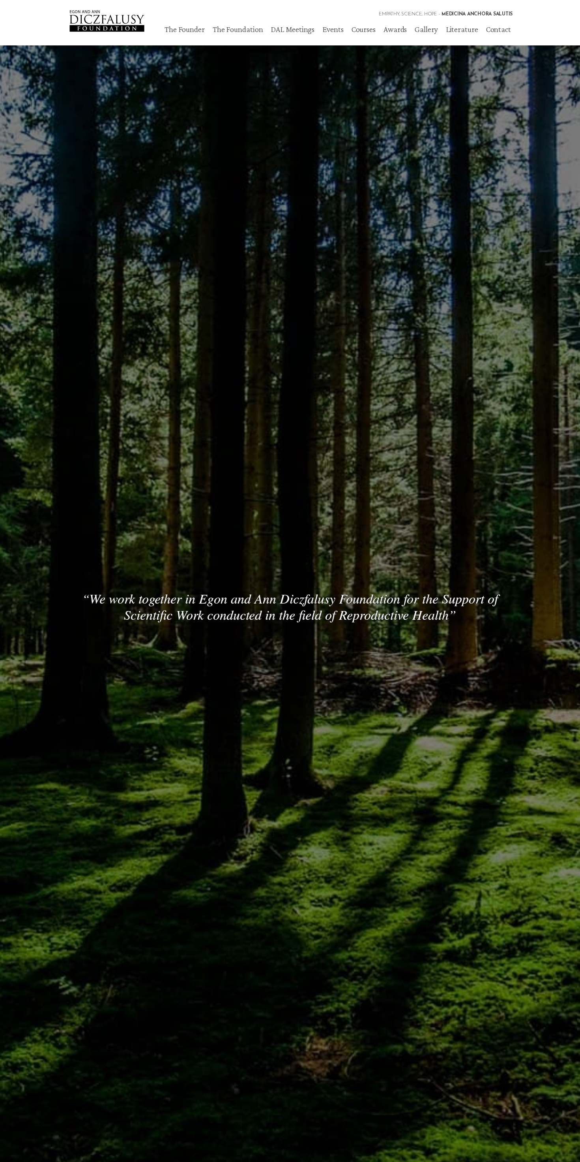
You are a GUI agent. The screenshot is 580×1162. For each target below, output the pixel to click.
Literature (462, 29)
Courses (364, 29)
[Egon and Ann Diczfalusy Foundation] (106, 16)
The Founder (185, 29)
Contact (498, 29)
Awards (395, 29)
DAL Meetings (292, 29)
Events (332, 29)
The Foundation (238, 29)
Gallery (426, 29)
